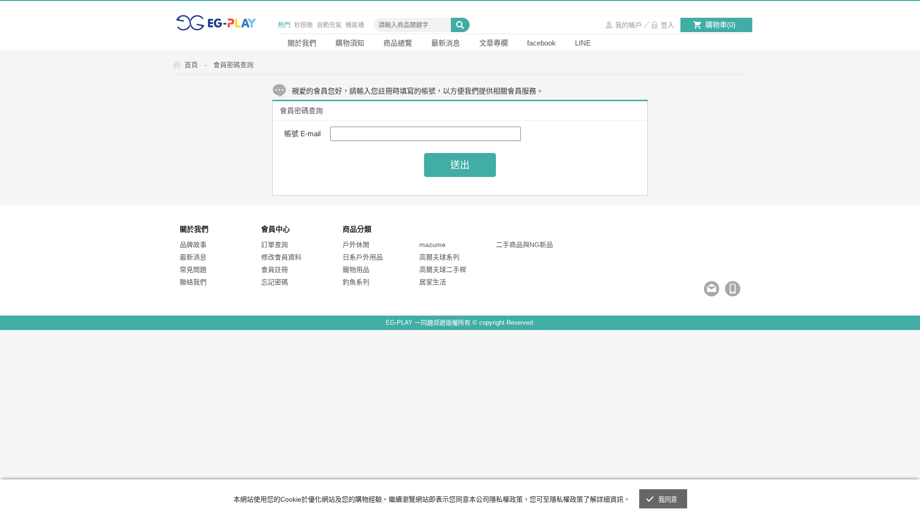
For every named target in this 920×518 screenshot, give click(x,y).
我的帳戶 (628, 25)
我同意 (668, 499)
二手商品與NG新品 (524, 244)
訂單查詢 (274, 244)
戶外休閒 (356, 244)
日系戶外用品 (363, 257)
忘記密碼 (274, 282)
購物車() (720, 25)
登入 (667, 25)
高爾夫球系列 (439, 257)
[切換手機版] (732, 288)
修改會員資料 (281, 257)
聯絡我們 (193, 282)
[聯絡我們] (711, 288)
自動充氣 (329, 24)
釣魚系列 (356, 282)
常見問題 (193, 269)
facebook (541, 43)
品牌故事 (193, 244)
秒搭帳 (303, 24)
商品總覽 (397, 43)
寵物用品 (356, 269)
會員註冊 (274, 269)
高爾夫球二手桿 (442, 269)
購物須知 (349, 43)
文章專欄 (493, 43)
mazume (432, 244)
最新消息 (445, 43)
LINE (583, 43)
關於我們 (302, 43)
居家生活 (432, 282)
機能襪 (354, 24)
